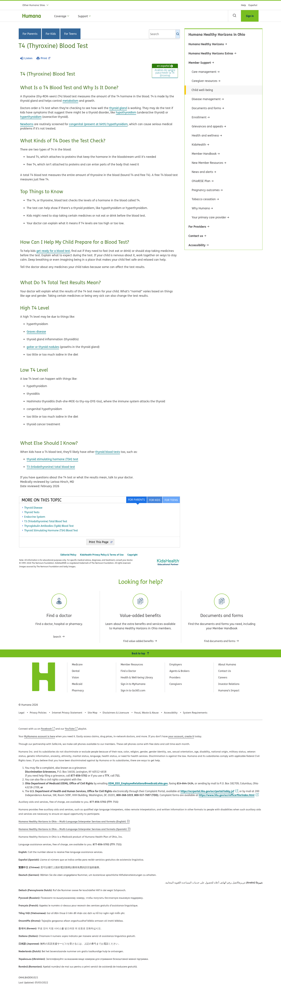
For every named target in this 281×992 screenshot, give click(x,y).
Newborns (26, 124)
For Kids (51, 34)
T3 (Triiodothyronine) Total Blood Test (45, 521)
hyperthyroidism (30, 117)
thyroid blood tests (107, 452)
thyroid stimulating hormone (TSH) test (52, 459)
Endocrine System (34, 517)
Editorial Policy (68, 554)
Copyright (132, 554)
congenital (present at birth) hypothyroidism (98, 124)
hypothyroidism (126, 112)
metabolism (70, 101)
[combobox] (164, 34)
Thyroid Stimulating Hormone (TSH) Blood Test (51, 530)
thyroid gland (118, 108)
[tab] (171, 500)
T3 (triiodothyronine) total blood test (51, 467)
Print (44, 58)
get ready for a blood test (53, 251)
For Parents (30, 34)
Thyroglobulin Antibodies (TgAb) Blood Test (49, 526)
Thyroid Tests (31, 512)
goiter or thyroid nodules (43, 347)
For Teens (70, 34)
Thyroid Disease (33, 507)
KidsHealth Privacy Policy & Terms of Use (102, 554)
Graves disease (36, 332)
